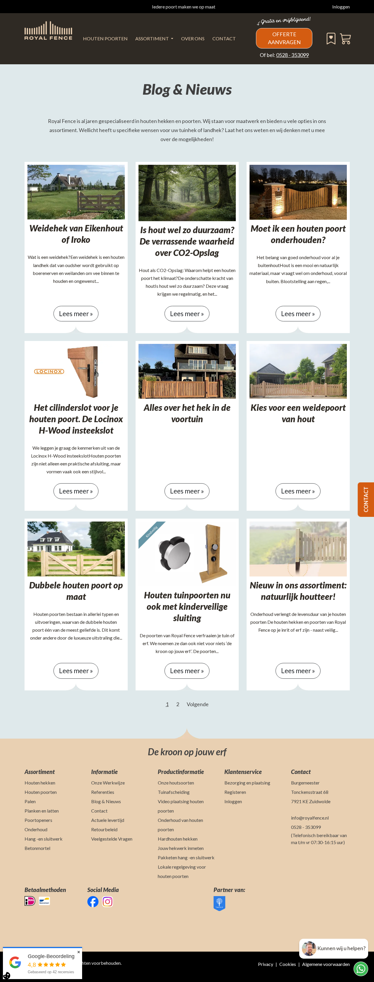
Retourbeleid (104, 829)
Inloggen (341, 6)
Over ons (193, 38)
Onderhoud (36, 829)
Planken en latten (42, 810)
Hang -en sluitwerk (44, 838)
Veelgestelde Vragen (111, 838)
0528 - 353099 (292, 55)
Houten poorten (41, 792)
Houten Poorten (105, 38)
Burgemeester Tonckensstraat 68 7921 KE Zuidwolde (310, 792)
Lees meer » (76, 314)
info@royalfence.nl (310, 817)
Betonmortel (37, 848)
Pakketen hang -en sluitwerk (186, 857)
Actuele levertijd (107, 820)
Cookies (287, 964)
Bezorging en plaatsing (247, 782)
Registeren (235, 792)
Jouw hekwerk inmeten (181, 848)
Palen (30, 801)
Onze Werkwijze (108, 782)
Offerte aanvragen (284, 38)
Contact (224, 38)
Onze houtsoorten (176, 782)
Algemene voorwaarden (326, 964)
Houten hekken (40, 782)
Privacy (265, 964)
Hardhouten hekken (178, 838)
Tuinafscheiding (174, 792)
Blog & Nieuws (106, 801)
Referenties (102, 792)
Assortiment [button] (152, 38)
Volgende (198, 704)
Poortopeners (38, 820)
